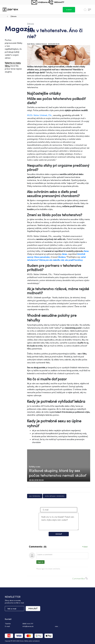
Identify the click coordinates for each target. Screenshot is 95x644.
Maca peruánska (41, 257)
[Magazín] (10, 9)
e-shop (68, 10)
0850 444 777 (28, 624)
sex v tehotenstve (34, 496)
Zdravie (13, 16)
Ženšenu (62, 257)
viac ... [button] (57, 626)
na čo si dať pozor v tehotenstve (54, 496)
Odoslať (58, 534)
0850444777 (59, 2)
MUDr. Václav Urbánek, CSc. (39, 115)
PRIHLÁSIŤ (33, 608)
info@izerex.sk (44, 2)
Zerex (64, 254)
